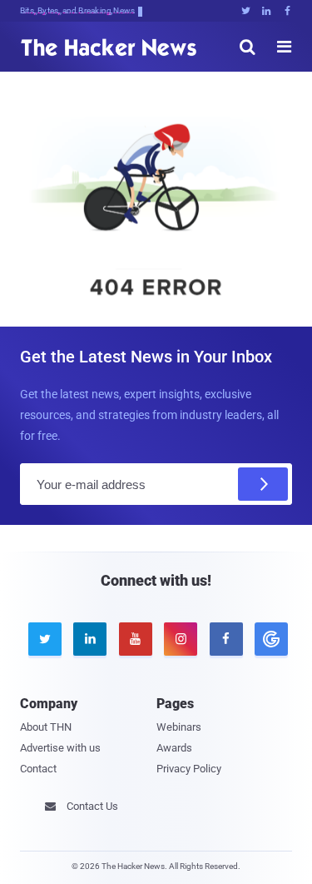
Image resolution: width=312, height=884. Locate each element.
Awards (174, 748)
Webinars (178, 727)
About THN (46, 727)
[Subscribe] (263, 484)
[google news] (269, 639)
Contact (38, 768)
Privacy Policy (188, 768)
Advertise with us (60, 748)
